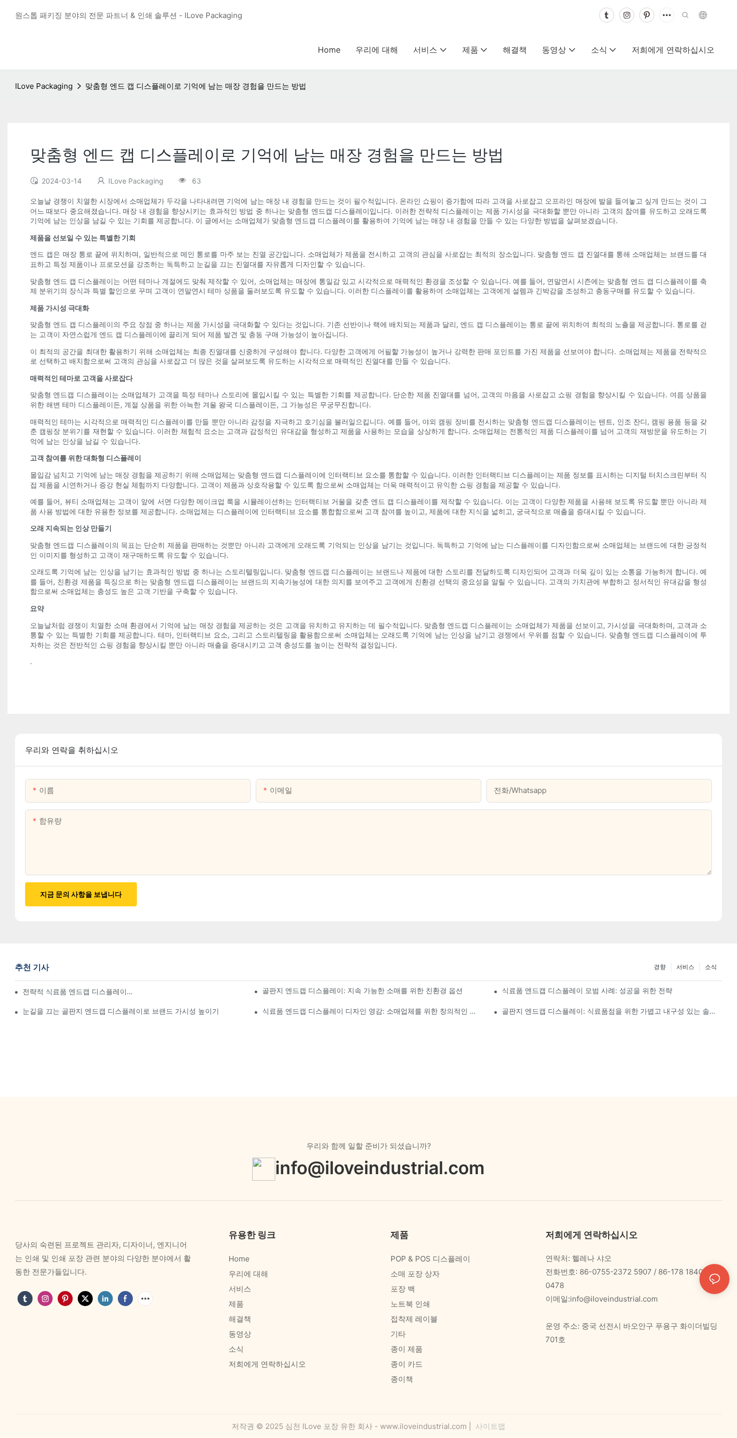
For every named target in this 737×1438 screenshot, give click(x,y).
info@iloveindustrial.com (380, 1167)
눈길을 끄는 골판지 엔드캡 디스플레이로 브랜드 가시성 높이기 (121, 1011)
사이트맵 (489, 1426)
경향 (660, 967)
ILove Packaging (44, 86)
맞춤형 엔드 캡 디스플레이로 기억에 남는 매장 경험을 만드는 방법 (195, 86)
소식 (711, 967)
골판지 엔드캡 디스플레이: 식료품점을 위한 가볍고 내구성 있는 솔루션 (612, 1011)
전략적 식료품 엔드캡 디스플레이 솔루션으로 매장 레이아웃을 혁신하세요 (79, 991)
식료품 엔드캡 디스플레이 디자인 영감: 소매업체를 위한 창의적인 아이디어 (372, 1011)
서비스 (685, 967)
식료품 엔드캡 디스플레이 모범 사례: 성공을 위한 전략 (587, 990)
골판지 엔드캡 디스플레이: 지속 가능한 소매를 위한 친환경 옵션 (362, 990)
